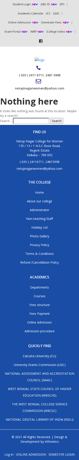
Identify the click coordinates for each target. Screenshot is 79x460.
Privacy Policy (39, 245)
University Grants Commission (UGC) (40, 365)
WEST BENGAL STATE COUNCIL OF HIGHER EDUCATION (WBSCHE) (39, 392)
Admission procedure (40, 331)
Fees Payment (39, 313)
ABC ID (45, 4)
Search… (6, 121)
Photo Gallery (39, 236)
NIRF (34, 31)
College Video (56, 31)
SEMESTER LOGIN (61, 454)
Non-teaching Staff (39, 219)
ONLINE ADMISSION (31, 454)
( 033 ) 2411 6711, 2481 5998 (39, 75)
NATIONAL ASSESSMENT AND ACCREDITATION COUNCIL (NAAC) (39, 376)
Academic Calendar (30, 13)
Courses (39, 296)
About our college (39, 201)
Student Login (22, 4)
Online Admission (19, 22)
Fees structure (39, 305)
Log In (8, 454)
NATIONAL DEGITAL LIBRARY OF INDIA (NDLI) (40, 419)
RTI (62, 4)
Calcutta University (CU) (39, 356)
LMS (56, 13)
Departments (39, 287)
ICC (49, 13)
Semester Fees (52, 22)
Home (39, 192)
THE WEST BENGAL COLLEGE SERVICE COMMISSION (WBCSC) (39, 407)
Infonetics (52, 441)
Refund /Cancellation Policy (39, 262)
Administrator (39, 210)
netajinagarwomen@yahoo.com (39, 88)
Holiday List (39, 227)
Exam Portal (12, 31)
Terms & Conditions (39, 254)
